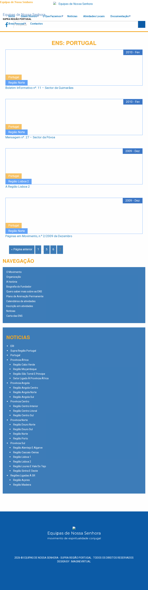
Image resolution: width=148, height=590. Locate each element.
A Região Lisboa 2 (17, 186)
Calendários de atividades (21, 301)
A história (11, 281)
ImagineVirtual (81, 561)
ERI (12, 346)
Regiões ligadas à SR (22, 475)
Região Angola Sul (23, 397)
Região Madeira (22, 484)
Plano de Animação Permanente (24, 296)
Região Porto (20, 438)
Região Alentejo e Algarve (28, 447)
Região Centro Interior (25, 406)
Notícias (72, 16)
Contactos (36, 23)
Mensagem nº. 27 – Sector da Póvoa (30, 137)
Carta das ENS (14, 316)
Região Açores (21, 480)
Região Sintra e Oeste (25, 470)
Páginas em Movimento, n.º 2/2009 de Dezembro (38, 236)
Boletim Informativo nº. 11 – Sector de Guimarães (39, 88)
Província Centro (19, 401)
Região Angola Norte (25, 392)
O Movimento (14, 272)
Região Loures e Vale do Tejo (29, 466)
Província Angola (20, 383)
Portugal (15, 355)
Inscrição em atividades (19, 306)
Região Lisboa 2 (22, 461)
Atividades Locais (94, 16)
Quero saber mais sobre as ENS (24, 291)
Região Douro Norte (24, 424)
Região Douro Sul (23, 429)
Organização (13, 277)
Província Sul (17, 443)
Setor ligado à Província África (31, 378)
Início (11, 16)
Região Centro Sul (23, 415)
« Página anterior (21, 249)
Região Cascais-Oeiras (26, 452)
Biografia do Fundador (18, 286)
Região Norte (20, 433)
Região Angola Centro (25, 387)
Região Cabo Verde (24, 364)
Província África (19, 359)
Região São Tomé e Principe (29, 373)
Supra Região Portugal (23, 350)
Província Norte (19, 420)
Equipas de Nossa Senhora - (57, 557)
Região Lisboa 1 (22, 456)
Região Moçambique (25, 369)
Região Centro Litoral (25, 410)
